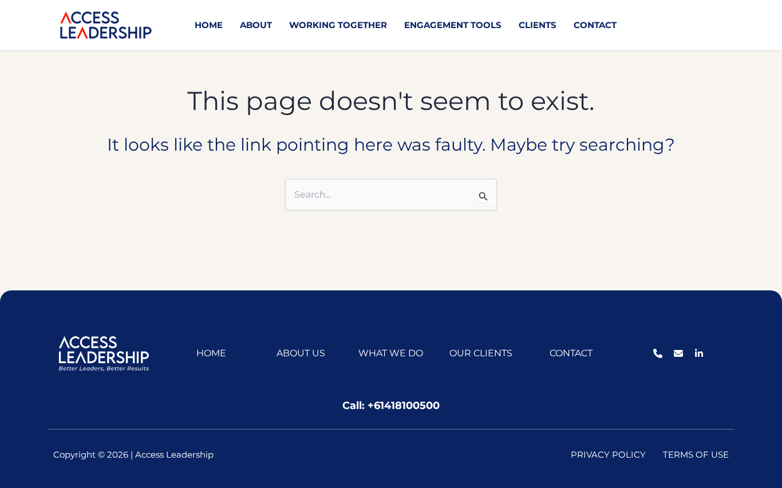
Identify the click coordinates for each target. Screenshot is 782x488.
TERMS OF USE (696, 454)
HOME (211, 353)
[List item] (657, 353)
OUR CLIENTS (480, 353)
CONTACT (571, 353)
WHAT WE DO (390, 353)
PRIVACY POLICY (608, 454)
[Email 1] (692, 26)
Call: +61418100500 (391, 405)
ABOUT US (301, 353)
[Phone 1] (667, 26)
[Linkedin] (717, 26)
